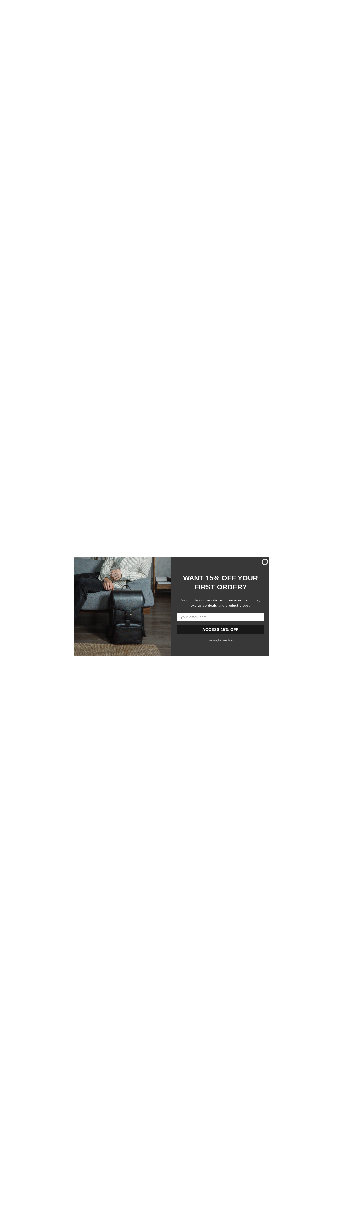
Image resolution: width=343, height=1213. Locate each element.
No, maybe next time (221, 640)
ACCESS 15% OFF (220, 629)
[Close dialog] (264, 561)
